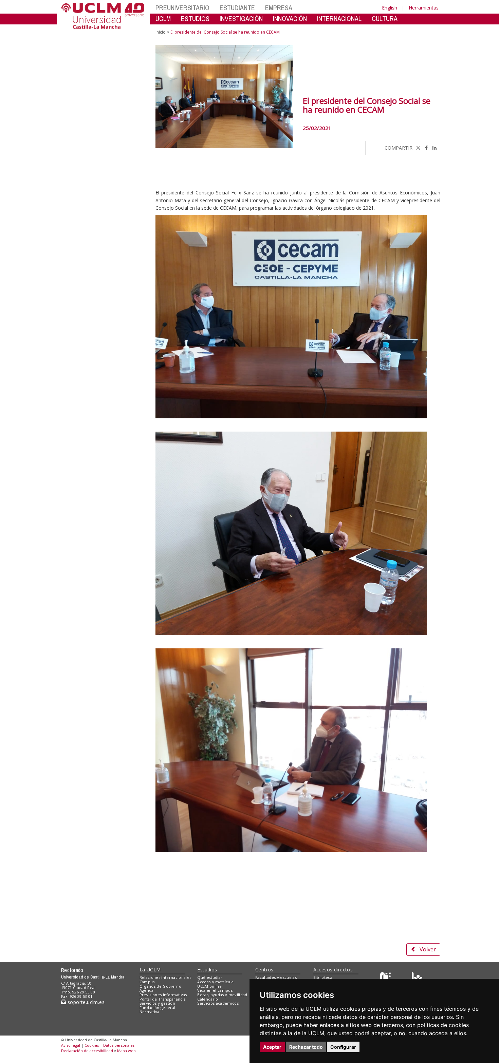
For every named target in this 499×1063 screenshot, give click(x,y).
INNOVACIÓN (290, 18)
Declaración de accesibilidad (87, 1050)
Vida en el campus (215, 990)
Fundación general (157, 1007)
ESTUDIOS (195, 18)
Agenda (147, 990)
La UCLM (150, 969)
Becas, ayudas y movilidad (222, 994)
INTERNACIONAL (339, 18)
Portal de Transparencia (163, 999)
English (389, 7)
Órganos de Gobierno (160, 986)
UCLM (163, 18)
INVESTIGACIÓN (241, 18)
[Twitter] (417, 148)
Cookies (92, 1045)
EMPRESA (278, 7)
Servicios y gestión (157, 1003)
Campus (147, 981)
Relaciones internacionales (165, 977)
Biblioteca (322, 977)
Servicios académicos (218, 1003)
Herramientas (424, 7)
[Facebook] (425, 148)
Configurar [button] (343, 1047)
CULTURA (385, 18)
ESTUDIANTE (237, 7)
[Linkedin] (433, 148)
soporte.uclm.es (85, 1002)
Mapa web (126, 1050)
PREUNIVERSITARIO (182, 7)
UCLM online (209, 986)
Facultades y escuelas (276, 977)
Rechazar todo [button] (306, 1047)
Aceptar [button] (272, 1047)
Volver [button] (428, 949)
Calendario (207, 999)
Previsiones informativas (163, 994)
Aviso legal (70, 1045)
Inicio (160, 32)
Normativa (150, 1011)
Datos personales (118, 1045)
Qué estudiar (209, 977)
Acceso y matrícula (215, 981)
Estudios (207, 969)
